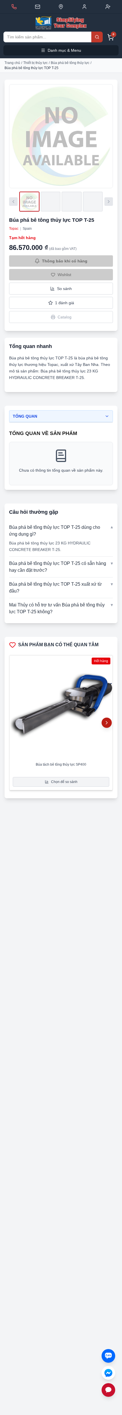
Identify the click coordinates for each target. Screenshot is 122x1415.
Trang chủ (12, 63)
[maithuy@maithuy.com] (37, 6)
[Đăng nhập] (84, 6)
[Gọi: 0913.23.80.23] (14, 6)
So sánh (64, 288)
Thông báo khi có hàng (64, 261)
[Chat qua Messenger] (108, 1373)
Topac (13, 229)
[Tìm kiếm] (97, 37)
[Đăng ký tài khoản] (108, 6)
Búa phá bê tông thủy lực (70, 63)
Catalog (64, 317)
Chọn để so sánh (64, 782)
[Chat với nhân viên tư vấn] (108, 1390)
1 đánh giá (64, 303)
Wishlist (64, 274)
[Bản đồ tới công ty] (60, 6)
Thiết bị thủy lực (35, 63)
